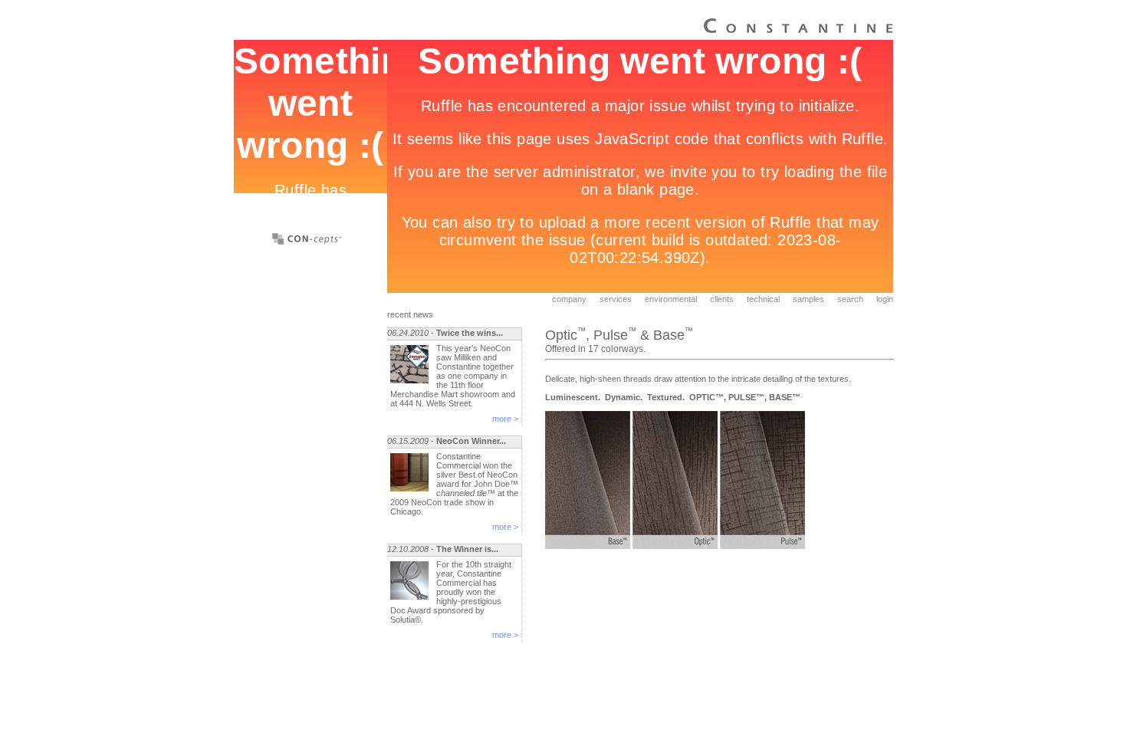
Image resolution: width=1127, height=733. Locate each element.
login (884, 299)
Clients (722, 299)
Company (569, 299)
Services (616, 299)
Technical (763, 299)
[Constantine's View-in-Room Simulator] (306, 241)
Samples (808, 299)
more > (505, 418)
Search (850, 299)
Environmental (671, 299)
